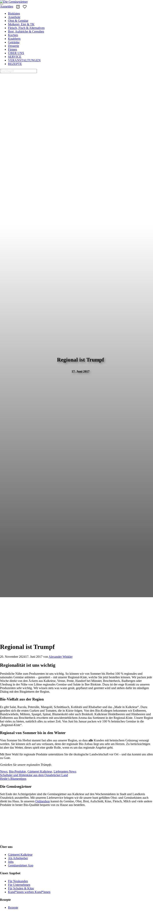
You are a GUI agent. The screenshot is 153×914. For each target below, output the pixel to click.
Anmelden (6, 6)
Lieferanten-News (65, 771)
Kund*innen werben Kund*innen (29, 892)
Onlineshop (42, 801)
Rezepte (13, 907)
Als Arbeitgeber (18, 858)
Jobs (11, 861)
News (3, 771)
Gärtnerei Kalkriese (39, 771)
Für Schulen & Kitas (21, 888)
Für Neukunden (18, 881)
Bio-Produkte (17, 771)
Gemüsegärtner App (20, 865)
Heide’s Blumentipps (13, 778)
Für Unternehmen (19, 884)
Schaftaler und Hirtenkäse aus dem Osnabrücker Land (34, 775)
